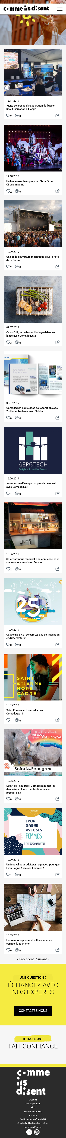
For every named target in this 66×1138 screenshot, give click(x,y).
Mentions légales (33, 1127)
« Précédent (25, 959)
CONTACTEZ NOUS (33, 1011)
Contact (33, 1115)
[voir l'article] (58, 116)
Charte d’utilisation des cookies (33, 1123)
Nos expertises (33, 1103)
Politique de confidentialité (33, 1119)
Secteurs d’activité (33, 1111)
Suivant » (42, 959)
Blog (33, 1107)
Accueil (33, 1099)
